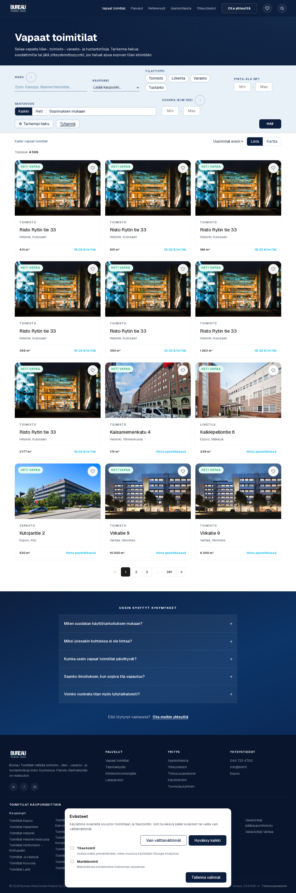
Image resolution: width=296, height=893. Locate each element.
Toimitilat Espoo (21, 821)
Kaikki (23, 111)
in (13, 787)
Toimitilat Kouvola (22, 863)
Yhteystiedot (206, 8)
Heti (39, 111)
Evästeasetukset (118, 840)
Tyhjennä (67, 123)
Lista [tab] (255, 141)
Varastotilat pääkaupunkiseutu (259, 823)
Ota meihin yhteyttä (170, 717)
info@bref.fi (238, 767)
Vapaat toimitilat (113, 8)
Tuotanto (156, 87)
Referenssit (156, 8)
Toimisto (156, 78)
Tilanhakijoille (115, 767)
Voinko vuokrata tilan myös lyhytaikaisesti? (102, 694)
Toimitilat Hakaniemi (23, 827)
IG (34, 787)
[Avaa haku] (282, 8)
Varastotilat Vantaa (259, 832)
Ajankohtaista (181, 8)
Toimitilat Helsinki (21, 833)
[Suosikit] (267, 8)
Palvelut (137, 8)
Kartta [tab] (272, 141)
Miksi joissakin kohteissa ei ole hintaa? (98, 641)
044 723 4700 (241, 760)
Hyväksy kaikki (207, 840)
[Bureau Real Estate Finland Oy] (54, 754)
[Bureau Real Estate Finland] (18, 8)
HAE (270, 124)
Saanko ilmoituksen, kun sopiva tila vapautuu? (104, 676)
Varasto (200, 78)
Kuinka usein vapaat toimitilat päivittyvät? (100, 659)
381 (169, 572)
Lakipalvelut (114, 780)
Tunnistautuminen (181, 786)
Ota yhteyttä (239, 8)
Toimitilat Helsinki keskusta (29, 839)
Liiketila (178, 78)
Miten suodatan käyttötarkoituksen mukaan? (103, 623)
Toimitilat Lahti (19, 869)
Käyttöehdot (177, 780)
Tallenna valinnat (206, 877)
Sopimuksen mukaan (67, 111)
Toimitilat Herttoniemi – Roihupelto (26, 848)
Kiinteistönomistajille (120, 773)
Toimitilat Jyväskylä (23, 857)
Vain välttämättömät (163, 840)
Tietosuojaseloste (182, 773)
